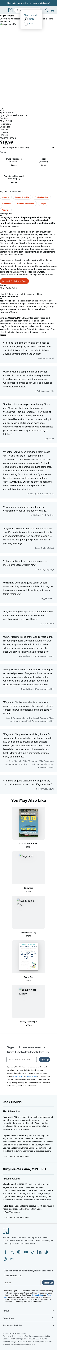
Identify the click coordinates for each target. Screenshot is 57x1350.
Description (6, 213)
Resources (8, 1318)
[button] (28, 109)
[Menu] (5, 10)
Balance (4, 132)
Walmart (5, 209)
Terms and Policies (12, 1325)
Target (43, 203)
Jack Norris (8, 112)
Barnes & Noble (22, 197)
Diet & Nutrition (26, 293)
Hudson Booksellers (25, 203)
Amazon (5, 197)
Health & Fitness (8, 293)
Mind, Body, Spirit (8, 288)
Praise (3, 335)
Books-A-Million (41, 197)
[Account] (46, 10)
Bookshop (6, 203)
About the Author (9, 296)
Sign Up (44, 1059)
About (6, 1310)
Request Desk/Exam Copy (14, 281)
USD (31, 19)
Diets (39, 293)
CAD (31, 23)
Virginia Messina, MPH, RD (16, 115)
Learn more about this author (16, 1156)
